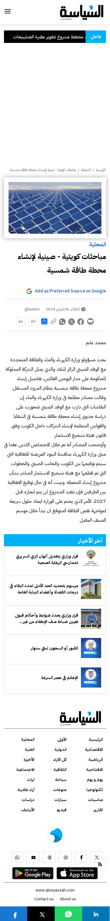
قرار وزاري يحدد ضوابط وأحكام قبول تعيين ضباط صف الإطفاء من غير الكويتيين (46, 618)
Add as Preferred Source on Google (70, 291)
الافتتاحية (94, 769)
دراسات (28, 800)
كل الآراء (60, 759)
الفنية (30, 749)
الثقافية (60, 769)
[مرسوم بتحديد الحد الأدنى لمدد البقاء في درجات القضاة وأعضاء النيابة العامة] (91, 589)
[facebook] (81, 857)
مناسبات (95, 800)
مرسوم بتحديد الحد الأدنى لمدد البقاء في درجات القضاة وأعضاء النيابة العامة (43, 589)
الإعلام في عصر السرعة (59, 677)
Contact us (44, 899)
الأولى (62, 739)
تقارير (98, 810)
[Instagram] (65, 857)
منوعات (60, 789)
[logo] (81, 12)
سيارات (60, 800)
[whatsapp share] (63, 321)
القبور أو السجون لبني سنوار (54, 648)
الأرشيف (28, 810)
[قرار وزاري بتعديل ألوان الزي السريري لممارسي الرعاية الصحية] (91, 559)
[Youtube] (32, 857)
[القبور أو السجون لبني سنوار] (91, 648)
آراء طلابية (26, 789)
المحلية (97, 244)
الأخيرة (29, 759)
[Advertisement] (55, 109)
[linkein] (96, 913)
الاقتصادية (94, 749)
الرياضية (95, 759)
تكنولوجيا (94, 789)
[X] (96, 857)
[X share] (72, 321)
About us (68, 899)
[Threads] (49, 857)
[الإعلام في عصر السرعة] (91, 677)
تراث (31, 779)
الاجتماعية (25, 769)
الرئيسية (101, 170)
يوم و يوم (95, 779)
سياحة (61, 779)
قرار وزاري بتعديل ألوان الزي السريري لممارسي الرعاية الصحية (47, 559)
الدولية (60, 749)
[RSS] (100, 863)
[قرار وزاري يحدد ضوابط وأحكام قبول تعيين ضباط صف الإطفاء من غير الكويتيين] (91, 618)
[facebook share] (81, 321)
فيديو (62, 810)
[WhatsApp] (17, 857)
